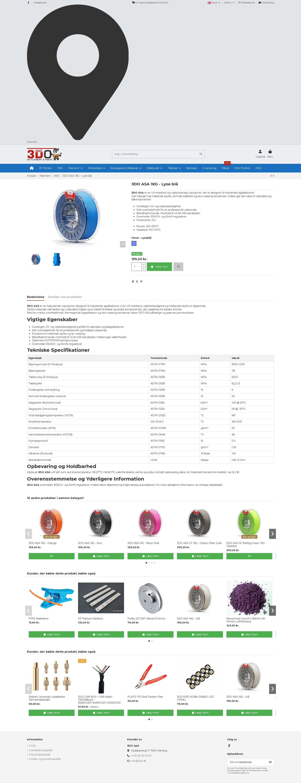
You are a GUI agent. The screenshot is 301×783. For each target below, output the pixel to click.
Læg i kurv (161, 266)
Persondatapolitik (39, 754)
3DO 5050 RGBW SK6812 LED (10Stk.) (195, 698)
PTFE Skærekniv (39, 618)
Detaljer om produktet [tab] (65, 297)
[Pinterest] (141, 281)
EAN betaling (267, 2)
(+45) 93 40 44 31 (141, 755)
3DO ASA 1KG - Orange (43, 543)
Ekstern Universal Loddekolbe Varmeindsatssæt (47, 698)
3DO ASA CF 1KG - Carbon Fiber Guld (199, 543)
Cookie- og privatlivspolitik (45, 759)
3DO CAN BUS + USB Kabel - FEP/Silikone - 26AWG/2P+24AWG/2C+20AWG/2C (99, 699)
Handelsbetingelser (41, 750)
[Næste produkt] (273, 175)
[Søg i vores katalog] (200, 154)
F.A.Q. (32, 745)
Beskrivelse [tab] (35, 297)
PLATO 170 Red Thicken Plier (145, 696)
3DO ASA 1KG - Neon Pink (143, 543)
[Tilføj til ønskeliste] (178, 266)
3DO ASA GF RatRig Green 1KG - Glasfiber (246, 545)
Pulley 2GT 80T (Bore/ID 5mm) (146, 618)
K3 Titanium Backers (90, 618)
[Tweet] (137, 281)
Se (51, 556)
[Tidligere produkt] (271, 175)
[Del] (133, 281)
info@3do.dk (40, 2)
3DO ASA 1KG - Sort (90, 543)
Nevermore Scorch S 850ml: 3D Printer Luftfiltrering (245, 620)
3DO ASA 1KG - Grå (188, 618)
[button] (146, 562)
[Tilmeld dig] (270, 762)
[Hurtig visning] (54, 538)
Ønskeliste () (248, 2)
